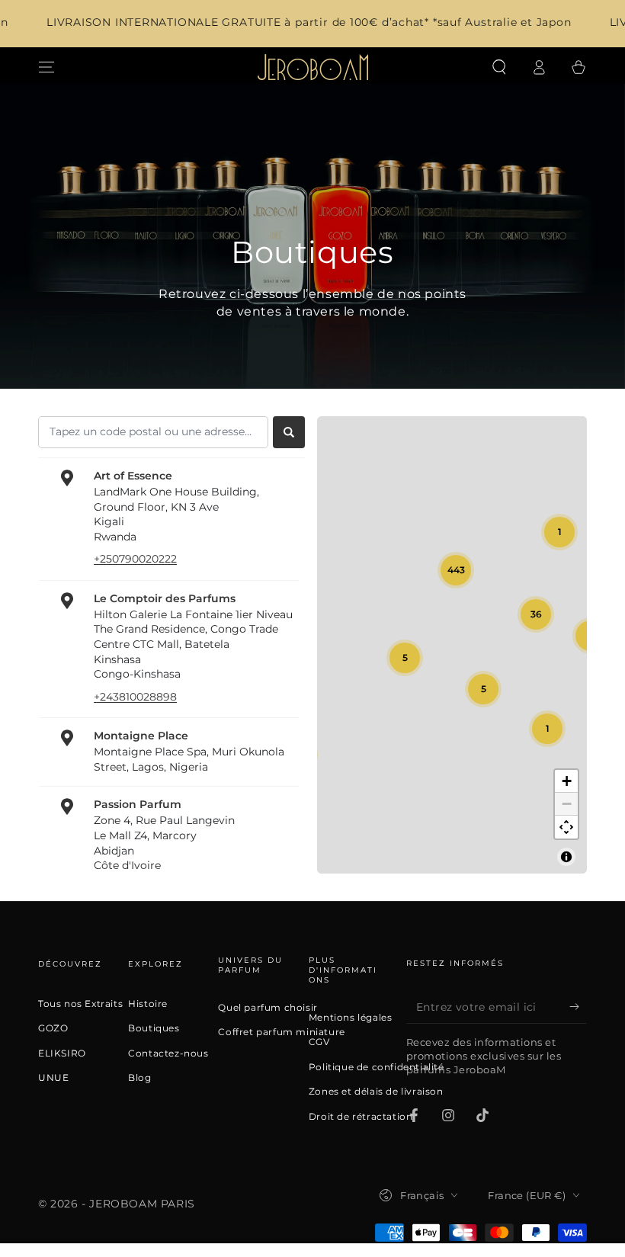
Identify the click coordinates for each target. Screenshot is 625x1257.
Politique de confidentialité (376, 1067)
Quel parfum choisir (267, 1007)
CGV (319, 1042)
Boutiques (153, 1028)
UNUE (53, 1078)
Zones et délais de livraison (376, 1091)
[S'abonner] (578, 1006)
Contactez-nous (168, 1053)
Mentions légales (351, 1017)
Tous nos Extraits (80, 1004)
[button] (499, 67)
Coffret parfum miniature (281, 1032)
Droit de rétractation (361, 1116)
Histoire (148, 1004)
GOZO (53, 1028)
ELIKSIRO (62, 1053)
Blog (139, 1078)
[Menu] (46, 67)
